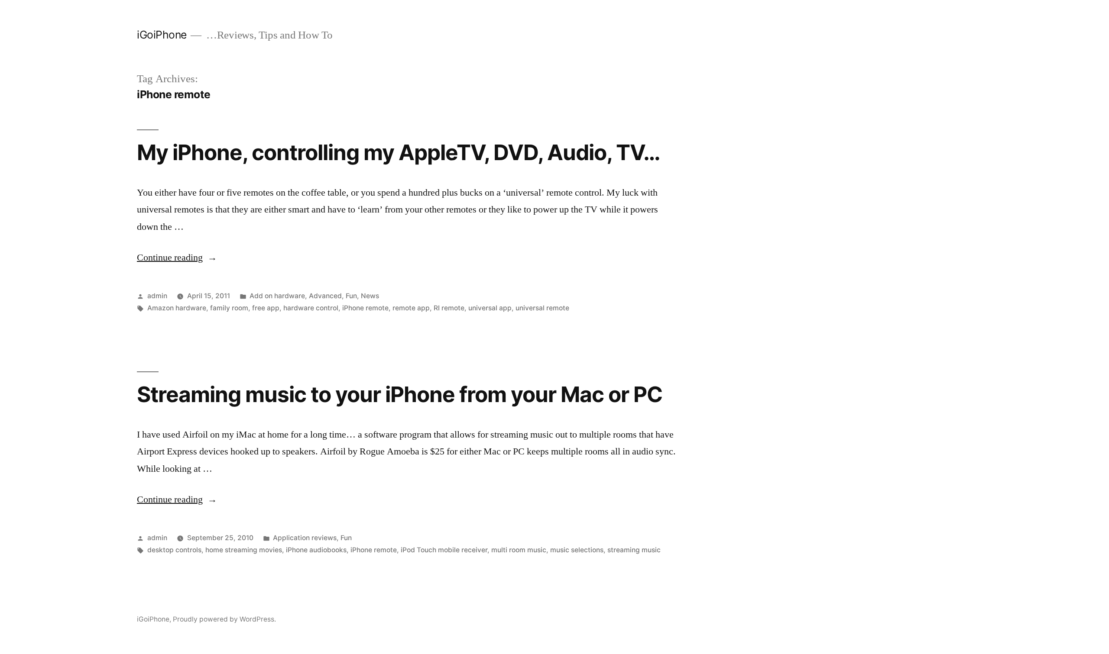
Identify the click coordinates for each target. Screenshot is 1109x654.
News (370, 296)
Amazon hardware (176, 308)
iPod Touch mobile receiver (444, 550)
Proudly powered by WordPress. (224, 619)
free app (265, 308)
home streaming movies (243, 550)
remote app (411, 308)
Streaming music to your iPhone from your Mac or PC (400, 394)
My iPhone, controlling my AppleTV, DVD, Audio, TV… (399, 152)
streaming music (634, 550)
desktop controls (174, 550)
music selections (576, 550)
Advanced (325, 296)
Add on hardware (277, 296)
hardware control (310, 308)
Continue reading (177, 257)
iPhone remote (365, 308)
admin (157, 296)
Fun (351, 296)
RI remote (449, 308)
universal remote (542, 308)
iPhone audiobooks (316, 550)
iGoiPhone (162, 34)
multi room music (518, 550)
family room (229, 308)
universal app (490, 308)
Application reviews (305, 538)
